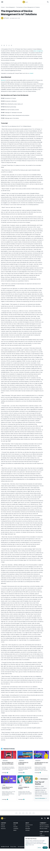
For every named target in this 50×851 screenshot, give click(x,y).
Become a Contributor (44, 826)
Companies (15, 828)
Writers (14, 830)
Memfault (3, 80)
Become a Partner (43, 828)
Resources (3, 828)
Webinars (3, 824)
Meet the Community (44, 824)
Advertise (27, 830)
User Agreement (21, 846)
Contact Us (42, 835)
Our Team (27, 826)
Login (41, 833)
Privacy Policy (13, 846)
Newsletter (27, 828)
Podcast (3, 7)
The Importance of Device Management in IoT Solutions (28, 7)
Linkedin (31, 73)
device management (38, 51)
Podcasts (3, 826)
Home (14, 824)
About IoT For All (28, 824)
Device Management (10, 7)
